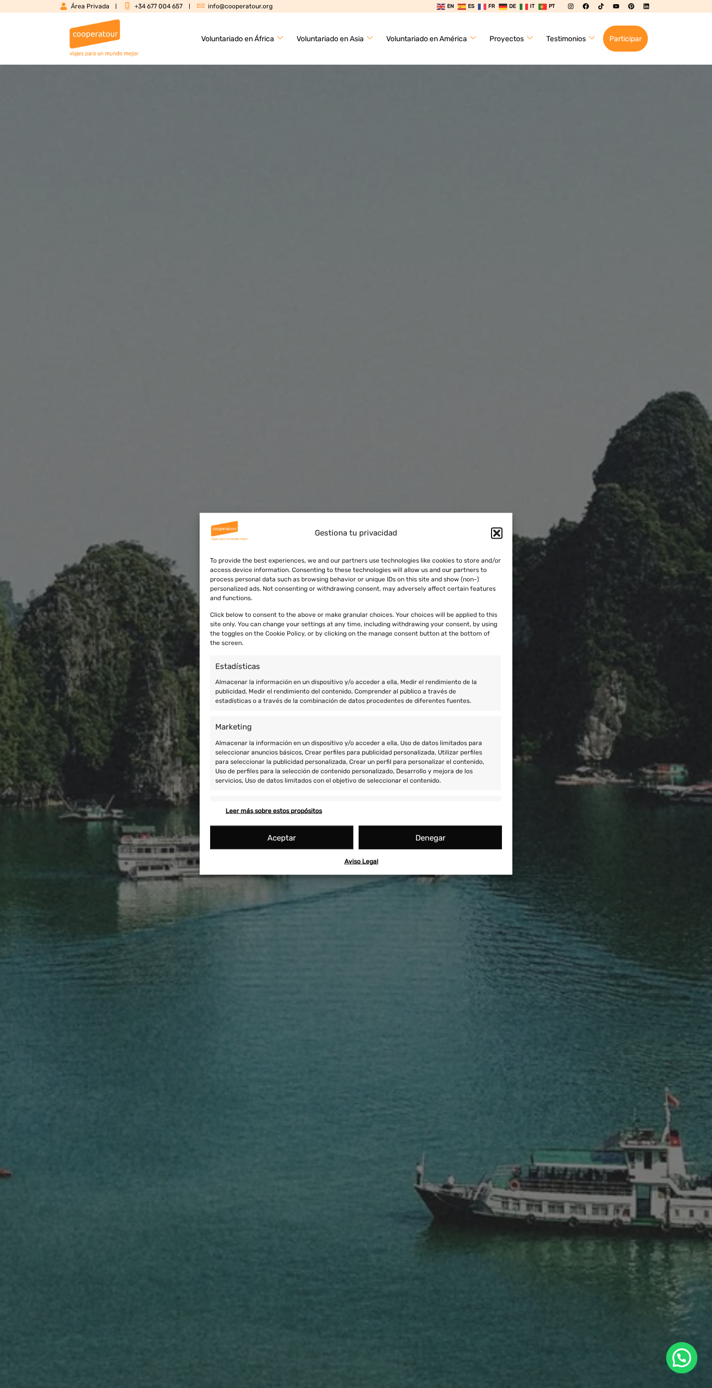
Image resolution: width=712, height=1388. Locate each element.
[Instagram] (570, 6)
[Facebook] (586, 6)
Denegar (430, 838)
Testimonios (566, 38)
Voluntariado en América (426, 38)
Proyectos (506, 38)
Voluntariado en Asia (330, 38)
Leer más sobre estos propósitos (274, 810)
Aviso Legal (361, 861)
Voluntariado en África (237, 38)
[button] (497, 533)
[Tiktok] (601, 6)
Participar (625, 38)
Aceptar (281, 838)
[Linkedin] (646, 6)
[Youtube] (616, 6)
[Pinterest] (631, 6)
